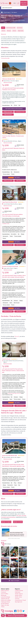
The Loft (16, 336)
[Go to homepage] (5, 3)
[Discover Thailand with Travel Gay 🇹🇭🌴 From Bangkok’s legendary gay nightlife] (14, 551)
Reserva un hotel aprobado (16, 615)
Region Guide (20, 30)
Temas (2, 606)
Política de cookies (6, 600)
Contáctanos (18, 111)
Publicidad (17, 592)
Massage (9, 30)
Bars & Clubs (19, 27)
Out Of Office (4, 593)
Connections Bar (5, 58)
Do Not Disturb (5, 603)
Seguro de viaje (5, 605)
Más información (8, 114)
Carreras (17, 598)
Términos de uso (5, 598)
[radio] (16, 79)
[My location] (3, 615)
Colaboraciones (19, 590)
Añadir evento (18, 595)
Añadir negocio (19, 593)
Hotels (3, 27)
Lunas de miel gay (5, 597)
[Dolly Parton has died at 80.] (5, 551)
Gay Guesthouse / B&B (11, 27)
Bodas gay (3, 595)
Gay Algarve (14, 12)
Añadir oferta (18, 597)
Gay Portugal (7, 12)
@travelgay (8, 543)
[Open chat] (18, 3)
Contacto (3, 592)
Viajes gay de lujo (5, 601)
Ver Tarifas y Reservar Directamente (14, 108)
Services (14, 30)
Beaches (3, 30)
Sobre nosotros (5, 590)
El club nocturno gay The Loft (14, 393)
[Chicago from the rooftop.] (23, 573)
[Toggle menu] (1, 3)
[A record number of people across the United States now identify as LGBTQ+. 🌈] (14, 562)
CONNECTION (5, 223)
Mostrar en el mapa (8, 82)
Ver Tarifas (17, 177)
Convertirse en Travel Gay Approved (20, 601)
